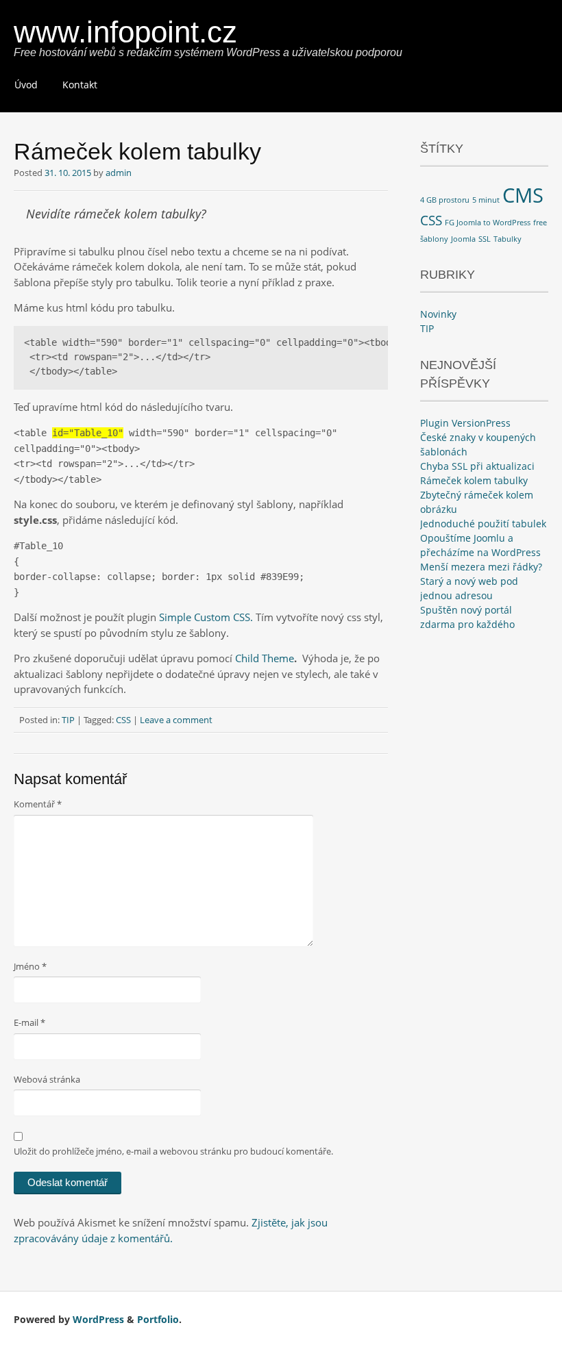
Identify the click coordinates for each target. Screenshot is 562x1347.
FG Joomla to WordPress (487, 222)
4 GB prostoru (444, 200)
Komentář (38, 804)
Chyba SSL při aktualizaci (477, 466)
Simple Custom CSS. (207, 617)
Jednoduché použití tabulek (483, 523)
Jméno (30, 966)
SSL (484, 239)
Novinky (438, 313)
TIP (68, 720)
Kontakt (79, 84)
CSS (123, 720)
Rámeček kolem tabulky (474, 480)
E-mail (29, 1022)
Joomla (463, 239)
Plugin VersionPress (465, 422)
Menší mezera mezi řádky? (481, 566)
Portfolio (158, 1319)
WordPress (98, 1319)
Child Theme (264, 658)
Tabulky (507, 239)
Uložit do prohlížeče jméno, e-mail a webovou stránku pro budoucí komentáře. (173, 1151)
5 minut (486, 200)
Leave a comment (176, 720)
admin (119, 172)
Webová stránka (47, 1079)
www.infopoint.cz (125, 32)
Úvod (26, 84)
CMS (522, 195)
